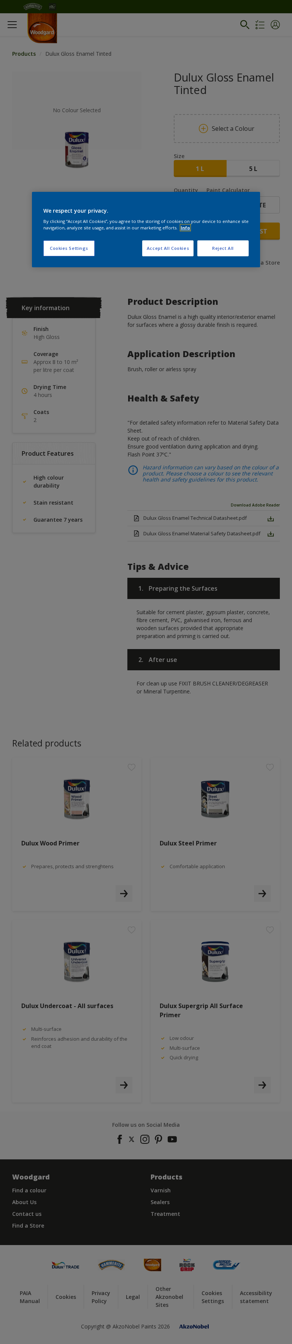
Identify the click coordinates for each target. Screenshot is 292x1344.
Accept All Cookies (168, 248)
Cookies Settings (69, 248)
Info (185, 228)
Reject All (223, 248)
